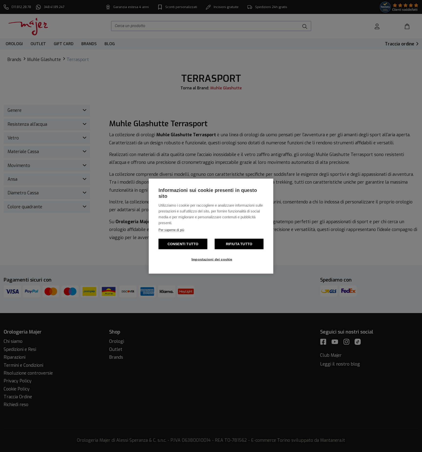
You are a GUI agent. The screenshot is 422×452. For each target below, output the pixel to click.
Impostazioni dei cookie (211, 259)
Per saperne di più (171, 229)
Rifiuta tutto (239, 244)
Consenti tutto (183, 244)
